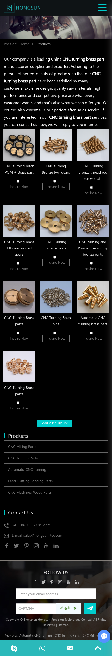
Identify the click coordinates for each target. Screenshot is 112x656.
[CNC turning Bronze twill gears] (56, 145)
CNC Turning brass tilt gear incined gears (19, 248)
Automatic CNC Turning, (36, 635)
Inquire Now (19, 186)
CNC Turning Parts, (67, 635)
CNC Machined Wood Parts (30, 492)
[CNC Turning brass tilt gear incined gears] (19, 221)
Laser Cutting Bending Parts (30, 480)
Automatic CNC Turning (27, 469)
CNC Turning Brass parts (19, 320)
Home (24, 43)
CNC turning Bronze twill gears (56, 169)
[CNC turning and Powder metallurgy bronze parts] (93, 221)
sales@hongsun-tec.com (42, 535)
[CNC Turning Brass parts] (19, 297)
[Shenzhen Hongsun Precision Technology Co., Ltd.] (22, 8)
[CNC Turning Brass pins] (56, 297)
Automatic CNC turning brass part (92, 320)
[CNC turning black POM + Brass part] (19, 145)
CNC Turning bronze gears (56, 244)
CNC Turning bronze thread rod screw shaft (92, 172)
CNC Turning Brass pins (56, 320)
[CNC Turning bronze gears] (56, 221)
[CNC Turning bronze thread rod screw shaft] (93, 145)
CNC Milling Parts (22, 446)
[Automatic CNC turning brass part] (93, 297)
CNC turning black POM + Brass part (19, 169)
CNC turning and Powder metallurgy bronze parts (93, 248)
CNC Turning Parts (23, 457)
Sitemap (63, 624)
